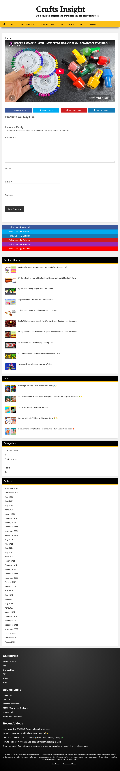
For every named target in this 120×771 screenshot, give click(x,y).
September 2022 (11, 638)
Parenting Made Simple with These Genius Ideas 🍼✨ (26, 733)
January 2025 (10, 522)
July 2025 (9, 497)
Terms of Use (61, 759)
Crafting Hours (11, 459)
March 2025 (10, 514)
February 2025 (11, 518)
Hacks (8, 38)
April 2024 (9, 557)
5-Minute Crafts (11, 451)
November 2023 (11, 578)
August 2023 (10, 591)
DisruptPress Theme (69, 764)
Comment (10, 137)
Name (8, 168)
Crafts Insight (60, 9)
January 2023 (10, 621)
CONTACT (93, 24)
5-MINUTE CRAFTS (48, 24)
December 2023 (11, 574)
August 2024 (10, 539)
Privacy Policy (9, 712)
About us (7, 699)
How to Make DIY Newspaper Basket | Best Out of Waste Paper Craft (32, 742)
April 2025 (9, 510)
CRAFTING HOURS (27, 24)
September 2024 (11, 535)
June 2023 (9, 599)
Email (8, 182)
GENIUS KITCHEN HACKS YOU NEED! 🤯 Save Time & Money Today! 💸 (33, 738)
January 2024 (10, 569)
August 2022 (10, 642)
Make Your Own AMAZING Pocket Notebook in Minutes (26, 729)
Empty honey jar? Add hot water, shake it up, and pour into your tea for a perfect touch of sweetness (45, 746)
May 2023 (9, 603)
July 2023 (9, 595)
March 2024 (10, 561)
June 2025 (9, 501)
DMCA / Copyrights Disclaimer (16, 708)
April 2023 (9, 608)
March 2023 (10, 612)
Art (6, 455)
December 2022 (11, 625)
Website (9, 195)
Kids (6, 472)
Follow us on (19, 227)
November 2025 (11, 488)
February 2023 (11, 616)
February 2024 (11, 565)
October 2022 (10, 633)
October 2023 (10, 582)
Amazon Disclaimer (11, 704)
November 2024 (11, 531)
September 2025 (11, 493)
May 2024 (9, 552)
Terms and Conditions (12, 717)
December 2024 (11, 527)
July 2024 (9, 544)
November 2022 (11, 629)
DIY (62, 24)
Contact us (7, 695)
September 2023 (11, 586)
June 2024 (9, 548)
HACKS (72, 24)
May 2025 (9, 505)
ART (13, 24)
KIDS (82, 24)
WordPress (55, 764)
